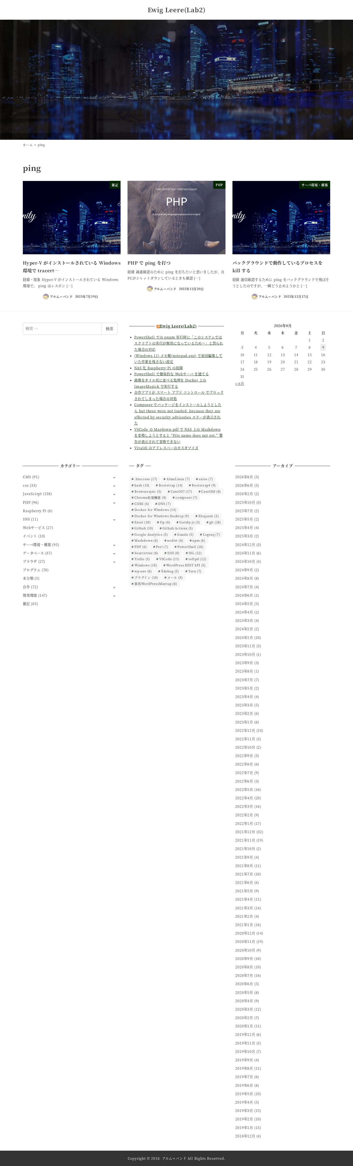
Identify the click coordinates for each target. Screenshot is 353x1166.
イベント (30, 536)
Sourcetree (146, 553)
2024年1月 (244, 637)
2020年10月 (245, 950)
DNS (164, 503)
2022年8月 (244, 764)
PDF (140, 546)
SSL (195, 553)
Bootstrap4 (204, 485)
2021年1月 (244, 924)
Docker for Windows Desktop (161, 516)
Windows (145, 565)
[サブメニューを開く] (114, 477)
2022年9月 (244, 755)
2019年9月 (244, 1059)
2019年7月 (244, 1076)
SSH (173, 553)
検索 (109, 328)
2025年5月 (244, 519)
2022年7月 (244, 772)
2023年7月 (244, 679)
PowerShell (190, 546)
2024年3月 (244, 620)
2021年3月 (244, 907)
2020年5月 (244, 992)
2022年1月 (244, 823)
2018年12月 (245, 1136)
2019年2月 (244, 1119)
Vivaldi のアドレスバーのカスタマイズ (166, 447)
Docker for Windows (155, 509)
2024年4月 (244, 612)
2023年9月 (244, 662)
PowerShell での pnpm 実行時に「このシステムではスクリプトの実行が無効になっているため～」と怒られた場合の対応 (178, 343)
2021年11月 (245, 840)
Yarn (194, 571)
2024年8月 (244, 578)
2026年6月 (244, 485)
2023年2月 (244, 713)
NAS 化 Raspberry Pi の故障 (158, 367)
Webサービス (34, 527)
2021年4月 (244, 899)
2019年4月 (244, 1102)
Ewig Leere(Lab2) (177, 9)
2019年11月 (245, 1043)
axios (206, 479)
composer (187, 497)
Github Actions (178, 528)
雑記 (26, 603)
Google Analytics (151, 534)
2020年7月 (244, 975)
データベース (33, 553)
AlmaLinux (178, 479)
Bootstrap (171, 485)
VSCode (169, 559)
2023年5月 (244, 688)
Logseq (211, 534)
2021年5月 (244, 890)
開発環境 (30, 595)
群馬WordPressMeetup (155, 583)
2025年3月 (244, 536)
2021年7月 (244, 874)
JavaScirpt (32, 493)
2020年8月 (244, 967)
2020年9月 (244, 958)
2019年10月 (245, 1051)
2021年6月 (244, 882)
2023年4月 (244, 696)
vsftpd (198, 559)
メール (175, 577)
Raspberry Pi (35, 510)
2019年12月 (245, 1034)
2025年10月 (245, 502)
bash (142, 485)
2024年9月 (244, 569)
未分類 (28, 578)
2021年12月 (245, 831)
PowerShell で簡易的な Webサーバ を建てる (171, 373)
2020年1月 (244, 1026)
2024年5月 (244, 603)
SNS (26, 519)
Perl (162, 546)
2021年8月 (244, 865)
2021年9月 (244, 857)
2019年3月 (244, 1110)
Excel (142, 522)
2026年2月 (244, 493)
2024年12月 (245, 544)
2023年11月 (245, 646)
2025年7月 (244, 510)
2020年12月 (245, 933)
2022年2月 (244, 815)
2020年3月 (244, 1009)
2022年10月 (245, 747)
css (26, 485)
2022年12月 (245, 730)
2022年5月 (244, 789)
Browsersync (148, 491)
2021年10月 (245, 848)
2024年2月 (244, 628)
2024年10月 (245, 561)
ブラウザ (30, 561)
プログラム (32, 569)
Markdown (146, 540)
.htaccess (145, 479)
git (215, 522)
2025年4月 (244, 527)
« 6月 (239, 383)
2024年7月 (244, 586)
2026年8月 (244, 476)
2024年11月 (245, 553)
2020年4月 (244, 1000)
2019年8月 (244, 1068)
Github (143, 528)
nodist (175, 540)
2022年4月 (244, 798)
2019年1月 (244, 1127)
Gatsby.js (189, 522)
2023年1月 (244, 722)
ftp (165, 522)
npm (198, 540)
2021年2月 (244, 916)
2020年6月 (244, 983)
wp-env (143, 571)
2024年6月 (244, 595)
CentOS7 (181, 491)
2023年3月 (244, 705)
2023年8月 (244, 671)
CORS (141, 503)
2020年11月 (245, 941)
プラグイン (146, 577)
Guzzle (185, 534)
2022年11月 (245, 738)
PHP (26, 502)
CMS (27, 476)
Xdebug (170, 571)
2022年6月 (244, 781)
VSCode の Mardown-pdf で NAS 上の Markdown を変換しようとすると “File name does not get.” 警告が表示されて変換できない (178, 435)
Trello (142, 559)
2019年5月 (244, 1093)
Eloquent (208, 516)
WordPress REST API (186, 565)
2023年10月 (245, 654)
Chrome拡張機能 (150, 497)
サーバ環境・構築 (37, 544)
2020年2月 (244, 1017)
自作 (26, 586)
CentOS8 (211, 491)
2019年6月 (244, 1085)
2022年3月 (244, 806)
